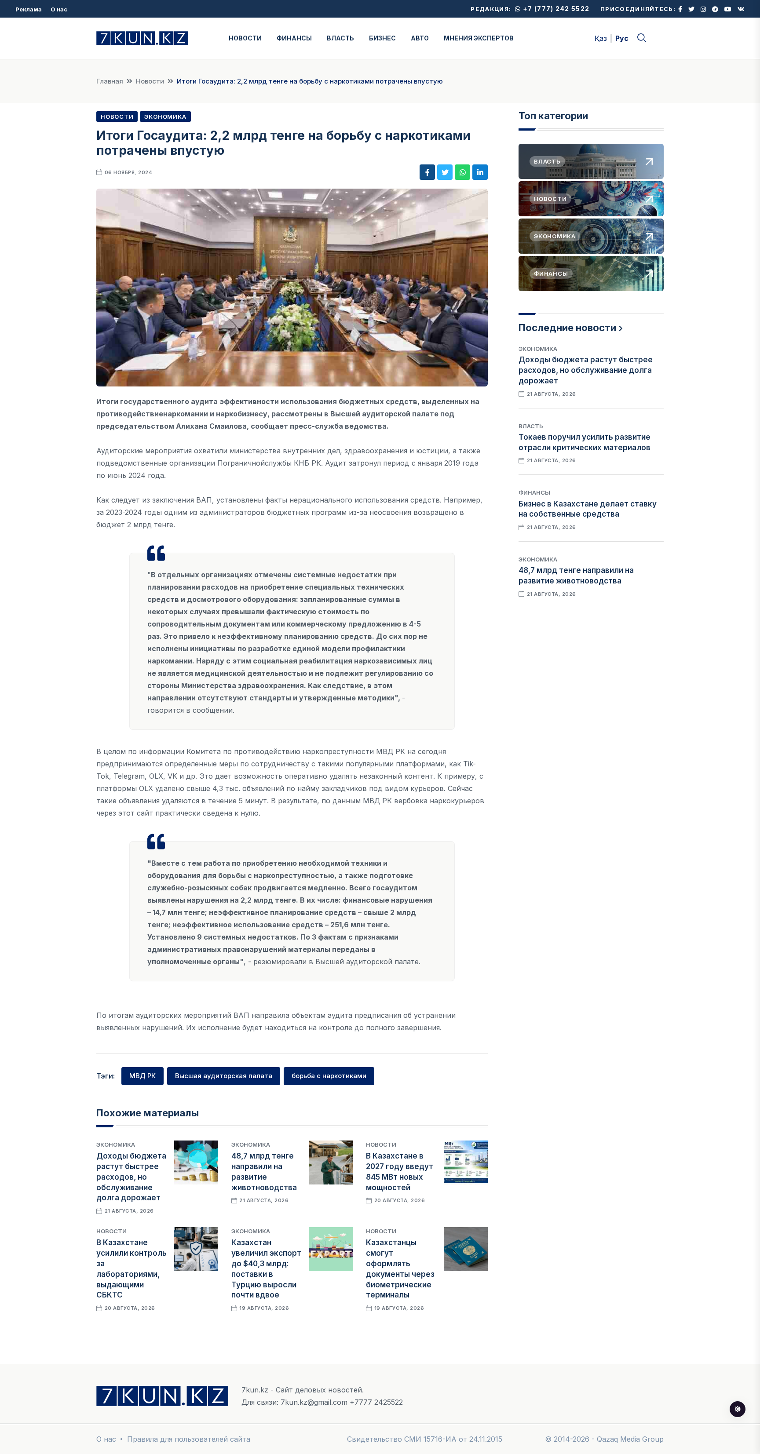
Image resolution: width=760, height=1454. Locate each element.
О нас (59, 9)
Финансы (534, 492)
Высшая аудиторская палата (223, 1075)
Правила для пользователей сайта (188, 1439)
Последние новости (567, 327)
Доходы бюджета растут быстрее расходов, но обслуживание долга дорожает (131, 1177)
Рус (621, 38)
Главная (109, 81)
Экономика (165, 116)
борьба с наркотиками (329, 1075)
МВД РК (142, 1075)
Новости (150, 81)
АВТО (420, 38)
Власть (531, 426)
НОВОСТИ (245, 38)
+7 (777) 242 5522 (555, 8)
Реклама (28, 9)
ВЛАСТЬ (340, 38)
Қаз (601, 38)
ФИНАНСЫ (294, 38)
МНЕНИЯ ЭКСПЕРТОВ (479, 38)
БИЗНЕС (382, 38)
